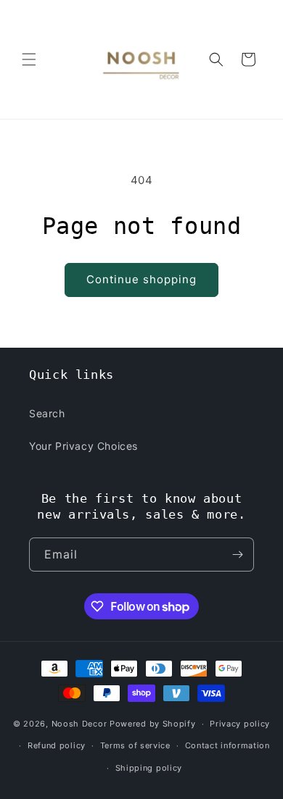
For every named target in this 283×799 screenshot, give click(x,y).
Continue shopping (141, 279)
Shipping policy (149, 768)
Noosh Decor (79, 724)
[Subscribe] (237, 554)
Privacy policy (240, 724)
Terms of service (135, 745)
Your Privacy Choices (83, 446)
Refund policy (57, 745)
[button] (29, 59)
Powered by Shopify (153, 724)
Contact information (227, 745)
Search (47, 413)
